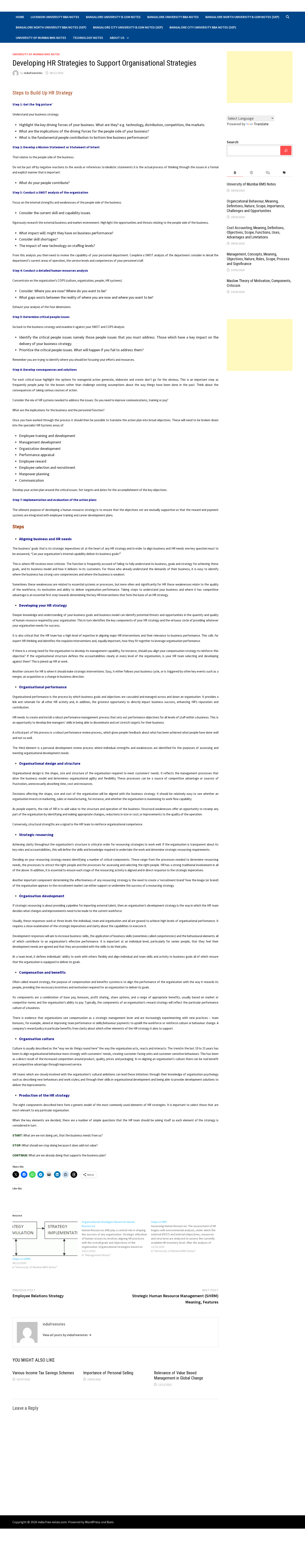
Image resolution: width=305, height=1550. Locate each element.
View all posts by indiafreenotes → (67, 1335)
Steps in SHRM (21, 1259)
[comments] (268, 173)
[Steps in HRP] (185, 1236)
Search (232, 142)
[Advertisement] (260, 77)
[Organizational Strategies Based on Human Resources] (116, 1238)
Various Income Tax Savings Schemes (43, 1372)
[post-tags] (284, 173)
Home (20, 17)
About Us (117, 38)
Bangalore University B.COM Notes (113, 17)
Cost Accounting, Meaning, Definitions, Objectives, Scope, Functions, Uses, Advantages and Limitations (255, 232)
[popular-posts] (235, 173)
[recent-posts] (251, 173)
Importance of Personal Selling (108, 1372)
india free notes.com (52, 1522)
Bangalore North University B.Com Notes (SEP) (242, 17)
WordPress (92, 1522)
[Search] (286, 150)
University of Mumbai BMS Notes (41, 38)
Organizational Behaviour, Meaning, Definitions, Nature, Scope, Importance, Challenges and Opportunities (256, 206)
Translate (261, 123)
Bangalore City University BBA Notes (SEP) (203, 27)
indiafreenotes (33, 73)
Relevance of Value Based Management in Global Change (178, 1375)
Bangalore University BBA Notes (173, 17)
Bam (110, 1522)
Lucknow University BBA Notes (55, 17)
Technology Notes (88, 38)
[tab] (235, 173)
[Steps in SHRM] (45, 1238)
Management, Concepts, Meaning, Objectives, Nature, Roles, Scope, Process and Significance (258, 259)
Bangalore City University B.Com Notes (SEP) (128, 27)
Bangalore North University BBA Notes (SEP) (51, 27)
